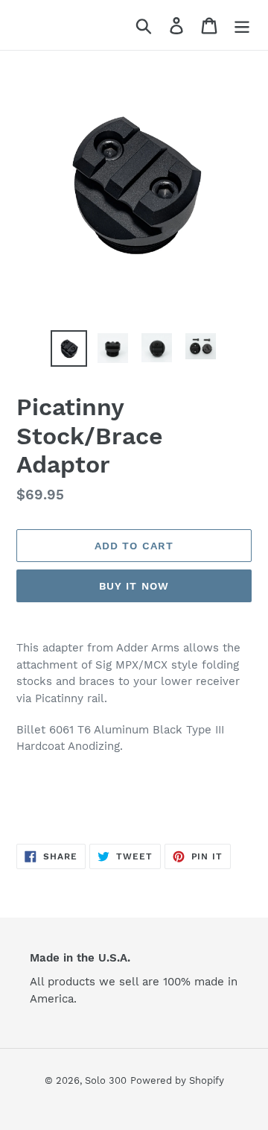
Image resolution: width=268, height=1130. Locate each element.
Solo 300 (106, 1080)
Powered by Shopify (177, 1080)
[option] (69, 348)
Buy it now (134, 586)
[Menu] (242, 25)
